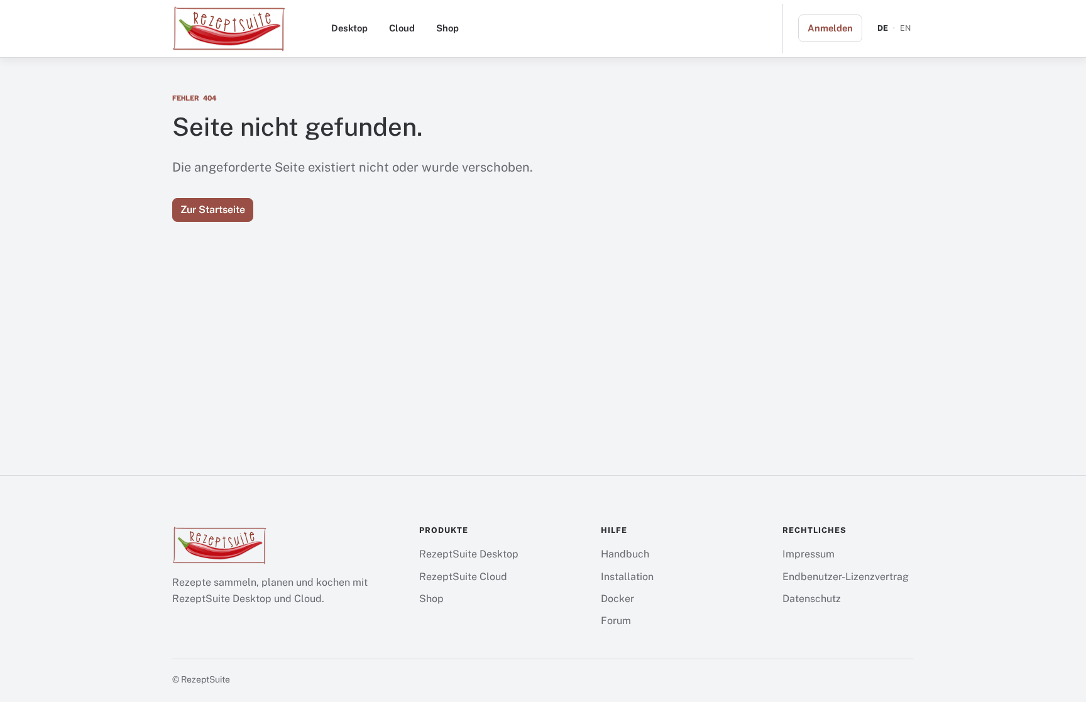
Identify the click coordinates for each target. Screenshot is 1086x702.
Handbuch (625, 554)
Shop (447, 28)
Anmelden (830, 28)
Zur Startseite (212, 210)
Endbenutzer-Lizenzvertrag (845, 577)
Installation (627, 577)
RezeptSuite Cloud (463, 577)
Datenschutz (811, 599)
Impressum (808, 554)
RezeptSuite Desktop (468, 554)
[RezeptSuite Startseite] (228, 28)
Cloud (402, 28)
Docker (617, 599)
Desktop (349, 28)
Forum (616, 621)
